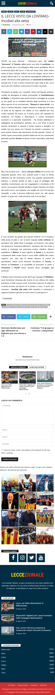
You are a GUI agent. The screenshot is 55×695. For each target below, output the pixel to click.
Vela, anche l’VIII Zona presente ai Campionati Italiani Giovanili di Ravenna (45, 385)
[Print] (50, 31)
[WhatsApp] (15, 31)
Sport (8, 9)
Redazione (6, 25)
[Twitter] (9, 31)
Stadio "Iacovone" (20, 307)
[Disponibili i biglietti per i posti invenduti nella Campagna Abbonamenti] (27, 377)
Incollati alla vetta (32, 305)
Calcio (15, 9)
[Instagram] (22, 558)
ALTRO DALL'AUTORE (37, 367)
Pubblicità (43, 685)
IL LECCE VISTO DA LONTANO (16, 305)
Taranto (31, 307)
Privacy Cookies (23, 685)
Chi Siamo (11, 685)
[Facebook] (3, 31)
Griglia (3, 665)
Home (3, 9)
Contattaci (34, 685)
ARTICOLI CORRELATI (18, 367)
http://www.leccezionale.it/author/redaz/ (27, 360)
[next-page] (29, 393)
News (3, 669)
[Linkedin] (39, 31)
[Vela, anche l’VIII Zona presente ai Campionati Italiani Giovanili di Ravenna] (45, 376)
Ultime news (31, 11)
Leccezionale (45, 305)
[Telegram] (21, 31)
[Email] (45, 31)
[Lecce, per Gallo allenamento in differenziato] (9, 377)
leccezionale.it (7, 307)
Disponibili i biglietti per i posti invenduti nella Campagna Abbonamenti (27, 387)
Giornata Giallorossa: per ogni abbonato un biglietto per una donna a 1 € (13, 332)
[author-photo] (27, 348)
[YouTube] (41, 558)
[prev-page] (26, 393)
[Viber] (27, 31)
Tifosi (22, 11)
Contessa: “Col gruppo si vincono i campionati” (42, 329)
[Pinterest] (33, 31)
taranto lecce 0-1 (41, 307)
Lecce (16, 11)
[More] (50, 316)
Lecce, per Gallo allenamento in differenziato (6, 386)
